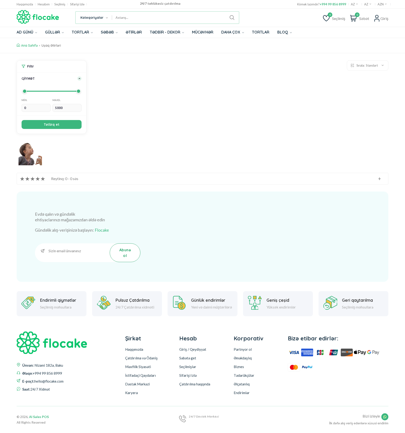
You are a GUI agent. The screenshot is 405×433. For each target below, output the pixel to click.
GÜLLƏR (53, 32)
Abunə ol (125, 253)
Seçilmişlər (187, 367)
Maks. (56, 100)
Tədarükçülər (244, 375)
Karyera (131, 393)
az (366, 4)
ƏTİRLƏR (134, 32)
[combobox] (94, 17)
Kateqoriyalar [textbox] (91, 17)
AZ (353, 4)
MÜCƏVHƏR (202, 32)
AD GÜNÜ (25, 32)
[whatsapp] (384, 416)
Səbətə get (187, 358)
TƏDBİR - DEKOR (165, 32)
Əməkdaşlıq (243, 358)
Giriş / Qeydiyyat (192, 349)
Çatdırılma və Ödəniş (141, 358)
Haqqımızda (25, 4)
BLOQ (283, 32)
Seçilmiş (59, 4)
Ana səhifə (29, 45)
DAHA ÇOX (231, 32)
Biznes (239, 367)
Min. (24, 100)
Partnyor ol (243, 349)
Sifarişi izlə (77, 4)
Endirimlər (242, 393)
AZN (381, 4)
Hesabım (44, 4)
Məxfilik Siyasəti (138, 367)
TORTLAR (81, 32)
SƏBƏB (108, 32)
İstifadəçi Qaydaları (140, 375)
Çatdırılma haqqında (194, 384)
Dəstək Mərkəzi (137, 384)
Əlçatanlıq (242, 384)
